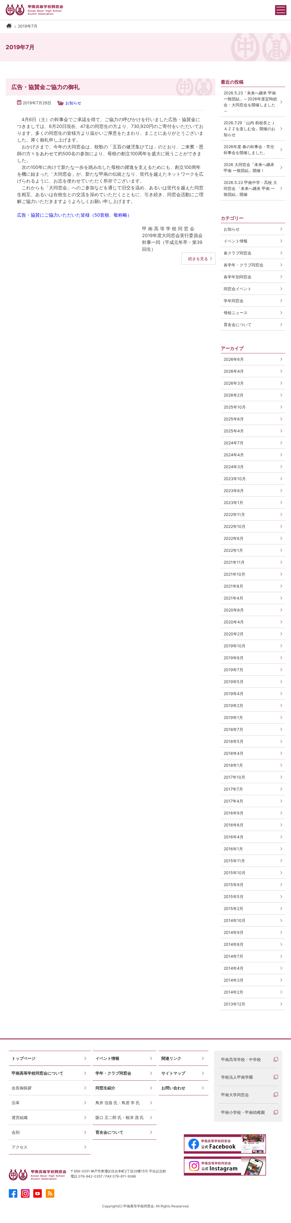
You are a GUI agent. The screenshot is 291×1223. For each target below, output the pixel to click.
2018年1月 (233, 765)
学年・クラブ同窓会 (113, 1073)
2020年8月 (234, 610)
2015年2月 (233, 908)
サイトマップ (173, 1073)
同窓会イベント (237, 288)
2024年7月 (234, 442)
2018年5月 (234, 741)
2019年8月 (234, 657)
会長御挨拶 (22, 1087)
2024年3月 (234, 466)
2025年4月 (234, 430)
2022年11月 (234, 514)
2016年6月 (234, 824)
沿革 (16, 1102)
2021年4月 (233, 598)
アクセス (20, 1147)
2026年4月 (234, 371)
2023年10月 (235, 478)
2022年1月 (233, 550)
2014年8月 (234, 944)
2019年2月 (233, 705)
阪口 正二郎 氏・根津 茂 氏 (119, 1117)
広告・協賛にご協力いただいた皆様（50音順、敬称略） (74, 215)
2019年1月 (233, 717)
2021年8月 (233, 586)
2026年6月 (234, 359)
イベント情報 (236, 241)
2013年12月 (234, 1004)
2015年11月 (234, 860)
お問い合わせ (173, 1087)
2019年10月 (235, 645)
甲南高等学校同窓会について (37, 1073)
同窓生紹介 (105, 1087)
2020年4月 (234, 621)
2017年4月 (233, 801)
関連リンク (171, 1058)
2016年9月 (234, 813)
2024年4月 (234, 454)
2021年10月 (234, 574)
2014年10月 (235, 920)
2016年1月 (233, 848)
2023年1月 (233, 502)
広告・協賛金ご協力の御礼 (45, 87)
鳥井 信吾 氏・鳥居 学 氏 (117, 1102)
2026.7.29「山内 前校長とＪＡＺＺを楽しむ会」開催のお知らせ (249, 128)
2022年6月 (234, 538)
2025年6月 (234, 418)
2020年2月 (234, 633)
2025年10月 (235, 407)
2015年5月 (234, 896)
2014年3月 (234, 980)
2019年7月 (233, 669)
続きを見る (198, 258)
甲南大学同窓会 (235, 1094)
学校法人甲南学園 (237, 1077)
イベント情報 (107, 1058)
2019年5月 (234, 681)
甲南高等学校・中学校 (241, 1059)
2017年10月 (234, 777)
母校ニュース (236, 312)
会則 (16, 1132)
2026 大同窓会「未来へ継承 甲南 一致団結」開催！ (251, 167)
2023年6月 (234, 490)
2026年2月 (234, 395)
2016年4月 (234, 836)
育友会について (237, 324)
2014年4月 (234, 968)
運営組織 (20, 1117)
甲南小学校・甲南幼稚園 (243, 1112)
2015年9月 (234, 884)
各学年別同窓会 (237, 276)
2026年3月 (234, 383)
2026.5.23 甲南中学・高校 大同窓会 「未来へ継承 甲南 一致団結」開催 (250, 188)
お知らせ (73, 102)
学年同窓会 (234, 300)
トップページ (24, 1058)
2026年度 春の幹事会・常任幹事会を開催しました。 (249, 149)
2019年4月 (234, 693)
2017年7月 (233, 789)
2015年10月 (235, 872)
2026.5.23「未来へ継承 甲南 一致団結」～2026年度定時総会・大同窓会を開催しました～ (250, 101)
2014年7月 (233, 956)
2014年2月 (233, 992)
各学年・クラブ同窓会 (243, 264)
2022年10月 (235, 526)
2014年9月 (234, 932)
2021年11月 (234, 562)
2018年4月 (234, 753)
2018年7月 (233, 729)
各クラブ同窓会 (237, 252)
